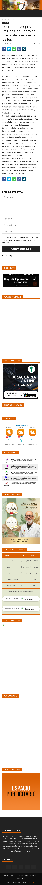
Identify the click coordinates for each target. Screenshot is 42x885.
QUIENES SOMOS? (17, 876)
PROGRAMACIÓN (30, 876)
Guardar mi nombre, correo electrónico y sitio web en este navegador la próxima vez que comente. (20, 240)
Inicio (4, 19)
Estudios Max (31, 882)
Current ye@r (8, 256)
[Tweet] (9, 48)
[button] (4, 13)
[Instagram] (14, 867)
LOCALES (11, 19)
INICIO (6, 876)
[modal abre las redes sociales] (24, 48)
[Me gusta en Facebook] (19, 48)
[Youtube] (33, 867)
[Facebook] (8, 867)
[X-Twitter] (27, 867)
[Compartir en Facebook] (4, 48)
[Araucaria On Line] (21, 5)
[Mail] (21, 867)
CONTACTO (21, 878)
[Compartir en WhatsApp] (14, 48)
